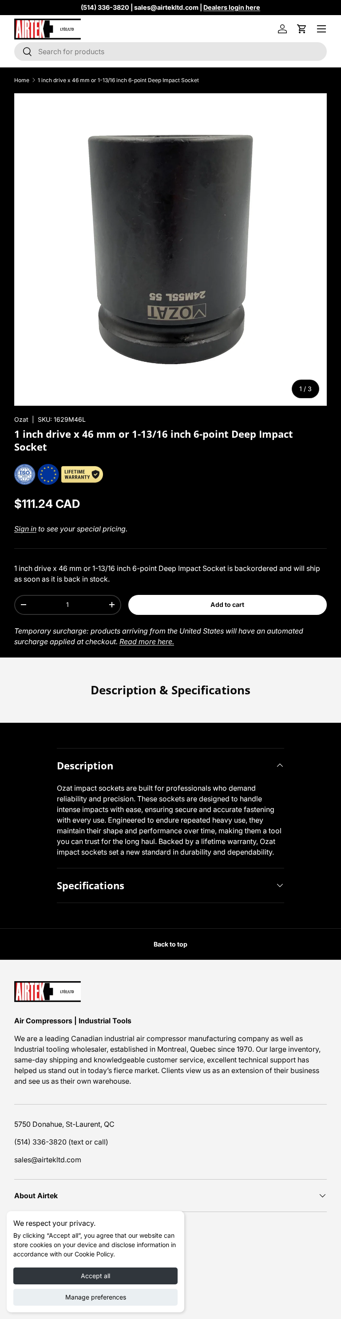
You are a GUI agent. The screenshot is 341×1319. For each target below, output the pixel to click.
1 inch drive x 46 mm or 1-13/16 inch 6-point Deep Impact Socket (118, 80)
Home (21, 80)
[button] (302, 29)
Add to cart (227, 604)
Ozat (21, 419)
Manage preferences (95, 1297)
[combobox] (170, 51)
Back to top (170, 944)
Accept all (95, 1275)
